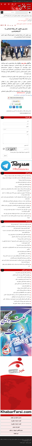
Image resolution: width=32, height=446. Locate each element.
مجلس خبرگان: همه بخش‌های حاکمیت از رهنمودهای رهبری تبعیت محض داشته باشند (15, 198)
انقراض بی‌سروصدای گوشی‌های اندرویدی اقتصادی (20, 258)
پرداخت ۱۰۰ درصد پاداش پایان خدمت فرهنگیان (21, 297)
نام (27, 121)
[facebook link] (14, 107)
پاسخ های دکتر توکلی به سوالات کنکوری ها (21, 303)
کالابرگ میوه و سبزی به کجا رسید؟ (23, 245)
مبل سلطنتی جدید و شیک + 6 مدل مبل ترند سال (20, 224)
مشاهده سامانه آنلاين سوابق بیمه (23, 281)
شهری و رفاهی (19, 24)
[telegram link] (17, 107)
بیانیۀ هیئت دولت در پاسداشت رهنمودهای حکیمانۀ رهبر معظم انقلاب (16, 201)
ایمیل (27, 126)
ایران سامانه (22, 442)
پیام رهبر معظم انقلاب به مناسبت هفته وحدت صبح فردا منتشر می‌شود (16, 178)
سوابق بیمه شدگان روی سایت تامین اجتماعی (21, 275)
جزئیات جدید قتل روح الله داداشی (23, 290)
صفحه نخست (29, 24)
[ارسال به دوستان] (3, 25)
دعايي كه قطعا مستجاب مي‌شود (23, 288)
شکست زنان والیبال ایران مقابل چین (23, 182)
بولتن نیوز (23, 63)
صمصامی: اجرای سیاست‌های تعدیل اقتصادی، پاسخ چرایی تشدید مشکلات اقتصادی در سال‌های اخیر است (15, 206)
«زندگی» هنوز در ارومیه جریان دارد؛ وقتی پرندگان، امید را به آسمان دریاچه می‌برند (15, 216)
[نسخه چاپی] (1, 25)
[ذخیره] (5, 25)
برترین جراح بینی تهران (16, 418)
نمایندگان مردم (16, 95)
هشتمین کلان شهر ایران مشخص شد (23, 272)
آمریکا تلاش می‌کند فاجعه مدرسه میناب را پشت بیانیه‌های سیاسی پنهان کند (16, 265)
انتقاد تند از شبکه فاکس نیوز (24, 253)
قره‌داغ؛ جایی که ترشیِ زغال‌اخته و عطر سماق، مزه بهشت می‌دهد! (17, 175)
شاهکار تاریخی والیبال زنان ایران (23, 251)
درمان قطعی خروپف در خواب (16, 430)
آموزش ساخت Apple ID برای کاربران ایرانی (21, 292)
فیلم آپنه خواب (16, 427)
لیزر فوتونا (16, 433)
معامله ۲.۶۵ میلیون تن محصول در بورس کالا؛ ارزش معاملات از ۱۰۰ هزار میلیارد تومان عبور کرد (16, 194)
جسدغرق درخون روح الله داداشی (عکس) (22, 301)
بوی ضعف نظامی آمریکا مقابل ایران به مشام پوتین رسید (19, 234)
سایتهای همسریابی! (26, 286)
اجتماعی (24, 24)
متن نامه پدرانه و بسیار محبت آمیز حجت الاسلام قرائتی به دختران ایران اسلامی (16, 248)
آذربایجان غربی (23, 95)
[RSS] (1, 4)
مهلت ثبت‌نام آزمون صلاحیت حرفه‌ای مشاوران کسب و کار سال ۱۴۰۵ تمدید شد (17, 15)
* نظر (27, 131)
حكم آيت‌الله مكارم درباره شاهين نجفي (22, 283)
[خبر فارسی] (16, 385)
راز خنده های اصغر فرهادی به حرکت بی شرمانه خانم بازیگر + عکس (17, 294)
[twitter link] (10, 107)
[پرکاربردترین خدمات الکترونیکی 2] (16, 331)
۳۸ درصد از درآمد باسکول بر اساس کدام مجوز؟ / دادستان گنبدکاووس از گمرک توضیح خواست (16, 242)
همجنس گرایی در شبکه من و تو (23, 277)
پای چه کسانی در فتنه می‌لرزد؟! (24, 239)
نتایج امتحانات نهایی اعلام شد (24, 184)
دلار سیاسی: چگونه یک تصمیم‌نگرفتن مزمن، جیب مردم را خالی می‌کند (16, 256)
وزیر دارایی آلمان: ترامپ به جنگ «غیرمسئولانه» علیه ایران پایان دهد (17, 213)
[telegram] (8, 4)
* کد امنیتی (26, 145)
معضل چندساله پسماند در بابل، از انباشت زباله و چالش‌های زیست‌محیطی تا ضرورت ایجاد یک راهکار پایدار (15, 189)
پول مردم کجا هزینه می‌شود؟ (24, 180)
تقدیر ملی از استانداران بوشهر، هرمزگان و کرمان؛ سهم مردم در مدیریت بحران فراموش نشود (16, 231)
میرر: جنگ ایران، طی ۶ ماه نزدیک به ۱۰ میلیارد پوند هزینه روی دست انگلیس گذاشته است (17, 210)
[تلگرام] (16, 165)
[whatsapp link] (20, 107)
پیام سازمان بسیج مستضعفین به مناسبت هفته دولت (19, 203)
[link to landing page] (24, 6)
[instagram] (12, 4)
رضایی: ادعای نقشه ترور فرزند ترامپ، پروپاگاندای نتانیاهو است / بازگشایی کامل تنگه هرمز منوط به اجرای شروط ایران (15, 227)
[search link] (2, 12)
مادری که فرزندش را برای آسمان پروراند (22, 186)
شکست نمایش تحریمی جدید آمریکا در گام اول (21, 236)
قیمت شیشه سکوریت (16, 421)
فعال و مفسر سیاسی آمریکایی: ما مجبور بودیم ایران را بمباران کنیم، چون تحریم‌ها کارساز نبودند (16, 261)
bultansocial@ (21, 93)
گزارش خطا (15, 101)
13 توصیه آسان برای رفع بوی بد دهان (23, 279)
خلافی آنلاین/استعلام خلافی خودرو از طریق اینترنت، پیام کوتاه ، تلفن (16, 299)
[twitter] (5, 4)
